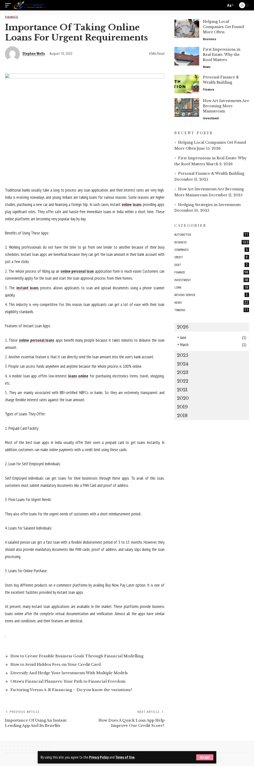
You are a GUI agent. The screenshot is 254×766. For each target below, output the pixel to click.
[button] (204, 757)
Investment (211, 118)
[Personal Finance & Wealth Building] (186, 84)
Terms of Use (124, 757)
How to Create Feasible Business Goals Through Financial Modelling (76, 656)
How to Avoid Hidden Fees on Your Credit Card (55, 664)
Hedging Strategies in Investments (209, 204)
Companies (211, 249)
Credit (211, 257)
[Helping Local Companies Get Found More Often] (186, 28)
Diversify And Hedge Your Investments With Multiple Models (69, 672)
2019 (182, 407)
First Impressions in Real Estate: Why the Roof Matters (221, 54)
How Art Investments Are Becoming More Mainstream (226, 106)
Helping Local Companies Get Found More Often (223, 26)
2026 (183, 327)
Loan (211, 287)
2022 (182, 381)
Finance (11, 17)
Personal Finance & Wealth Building (211, 173)
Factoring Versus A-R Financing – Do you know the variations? (71, 689)
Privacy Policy (99, 757)
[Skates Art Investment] (29, 5)
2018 (182, 415)
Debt (211, 265)
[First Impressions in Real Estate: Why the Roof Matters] (186, 56)
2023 (182, 372)
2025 (182, 355)
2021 (182, 390)
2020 (183, 398)
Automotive (211, 234)
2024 (182, 364)
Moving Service (211, 295)
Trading (211, 310)
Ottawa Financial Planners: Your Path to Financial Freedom (68, 681)
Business (209, 39)
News (207, 67)
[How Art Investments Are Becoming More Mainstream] (186, 107)
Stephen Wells (33, 53)
